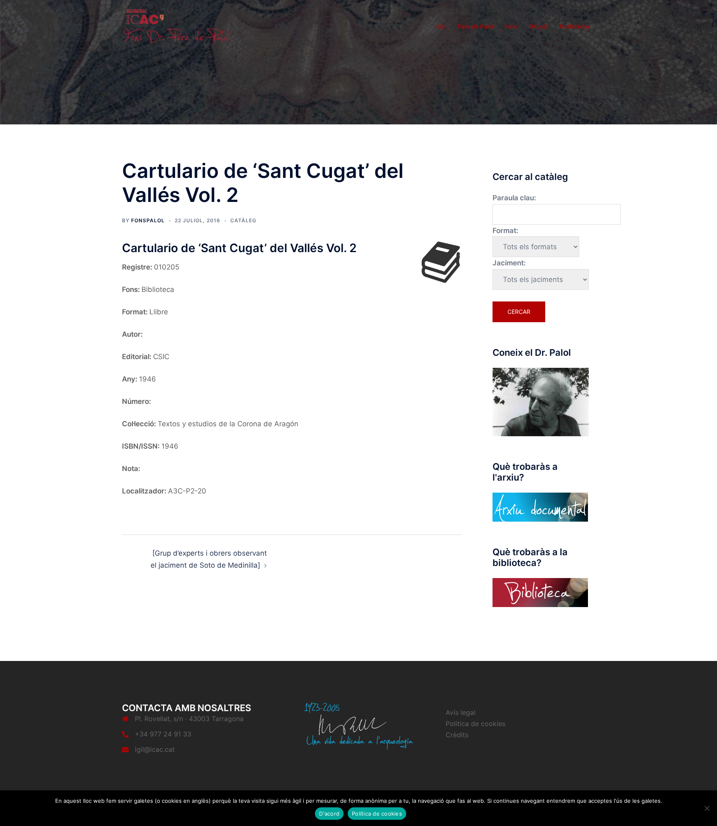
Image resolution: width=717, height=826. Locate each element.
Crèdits (457, 735)
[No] (706, 808)
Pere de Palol (475, 26)
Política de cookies (475, 723)
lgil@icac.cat (155, 749)
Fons (511, 26)
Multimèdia (574, 26)
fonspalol (148, 220)
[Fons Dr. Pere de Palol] (176, 26)
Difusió (538, 26)
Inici (440, 26)
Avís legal (461, 712)
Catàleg (243, 220)
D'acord (329, 813)
